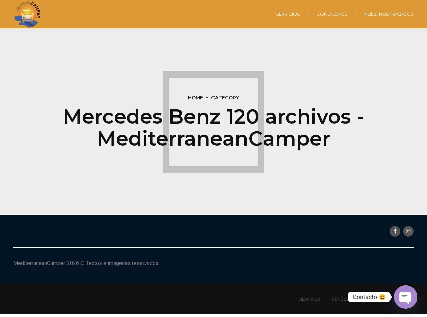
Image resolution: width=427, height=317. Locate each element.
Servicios (288, 14)
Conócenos (332, 14)
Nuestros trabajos (389, 14)
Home (195, 98)
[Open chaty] (405, 297)
